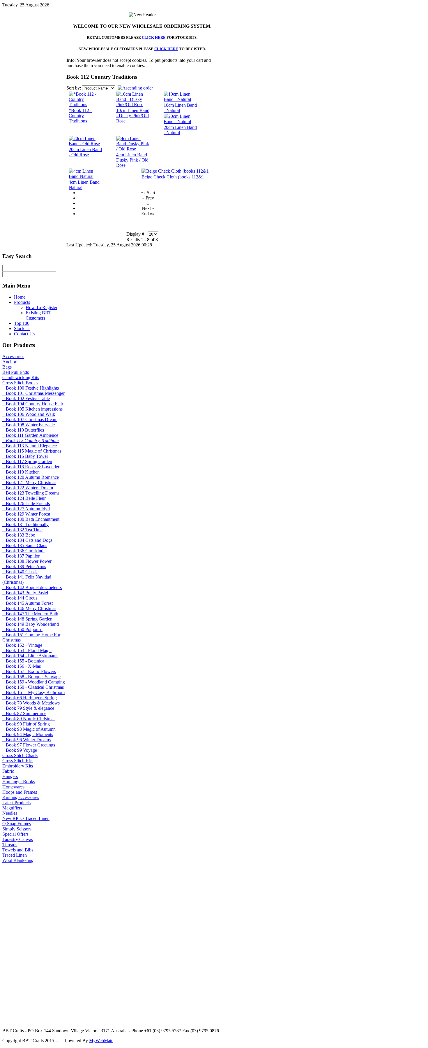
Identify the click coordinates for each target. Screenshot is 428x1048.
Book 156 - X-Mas (21, 666)
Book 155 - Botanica (23, 660)
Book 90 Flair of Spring (26, 723)
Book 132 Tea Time (22, 529)
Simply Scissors (16, 828)
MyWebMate (101, 1040)
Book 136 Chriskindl (23, 550)
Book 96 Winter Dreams (26, 739)
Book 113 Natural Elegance (29, 445)
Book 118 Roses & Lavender (30, 466)
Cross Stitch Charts (20, 755)
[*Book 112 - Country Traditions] (85, 104)
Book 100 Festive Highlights (30, 387)
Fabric (8, 771)
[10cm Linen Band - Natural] (181, 99)
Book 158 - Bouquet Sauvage (31, 676)
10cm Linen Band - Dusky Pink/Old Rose (132, 115)
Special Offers (15, 834)
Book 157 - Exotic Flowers (29, 671)
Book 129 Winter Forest (26, 513)
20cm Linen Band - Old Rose (85, 152)
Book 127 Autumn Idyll (26, 508)
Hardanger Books (18, 781)
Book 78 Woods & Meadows (31, 702)
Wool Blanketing (17, 860)
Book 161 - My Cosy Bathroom (33, 692)
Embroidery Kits (17, 765)
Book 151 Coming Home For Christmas (31, 637)
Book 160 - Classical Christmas (33, 687)
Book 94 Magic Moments (27, 734)
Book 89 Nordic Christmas (28, 718)
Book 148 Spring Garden (27, 618)
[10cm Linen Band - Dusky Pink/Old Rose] (133, 104)
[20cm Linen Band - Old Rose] (86, 143)
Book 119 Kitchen (21, 471)
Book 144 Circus (19, 597)
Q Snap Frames (16, 823)
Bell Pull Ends (15, 372)
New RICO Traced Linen (25, 818)
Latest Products (16, 802)
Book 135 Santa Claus (24, 545)
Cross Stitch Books (20, 382)
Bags (7, 366)
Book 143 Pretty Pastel (25, 592)
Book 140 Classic (20, 571)
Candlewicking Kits (20, 377)
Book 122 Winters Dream (27, 487)
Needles (9, 813)
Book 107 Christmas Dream (29, 419)
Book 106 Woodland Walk (28, 414)
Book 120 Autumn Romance (30, 477)
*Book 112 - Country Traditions (80, 115)
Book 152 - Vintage (22, 645)
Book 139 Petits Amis (24, 566)
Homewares (13, 786)
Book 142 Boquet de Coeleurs (32, 587)
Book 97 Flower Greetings (28, 744)
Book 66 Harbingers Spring (29, 697)
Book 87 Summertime (24, 713)
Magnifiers (12, 807)
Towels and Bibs (17, 849)
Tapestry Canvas (17, 839)
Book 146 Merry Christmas (29, 608)
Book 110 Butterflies (23, 429)
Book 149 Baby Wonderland (30, 624)
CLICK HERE (154, 37)
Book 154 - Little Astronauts (30, 655)
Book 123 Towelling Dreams (30, 492)
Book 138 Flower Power (27, 561)
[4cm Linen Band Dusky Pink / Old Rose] (133, 148)
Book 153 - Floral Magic (27, 650)
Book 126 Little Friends (26, 503)
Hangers (10, 776)
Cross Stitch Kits (17, 760)
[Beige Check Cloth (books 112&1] (175, 171)
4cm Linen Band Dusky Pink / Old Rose (132, 160)
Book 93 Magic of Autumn (29, 729)
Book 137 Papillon (21, 555)
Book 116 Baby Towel (25, 456)
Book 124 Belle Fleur (24, 498)
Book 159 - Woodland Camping (33, 681)
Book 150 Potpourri (22, 629)
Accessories (13, 356)
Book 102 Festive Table (26, 398)
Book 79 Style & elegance (28, 708)
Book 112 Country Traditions (30, 440)
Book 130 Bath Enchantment (30, 519)
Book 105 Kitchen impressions (32, 408)
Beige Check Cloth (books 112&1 (173, 176)
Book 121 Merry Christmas (29, 482)
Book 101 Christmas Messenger (33, 393)
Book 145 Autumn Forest (27, 603)
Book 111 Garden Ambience (30, 435)
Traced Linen (14, 855)
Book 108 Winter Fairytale (28, 424)
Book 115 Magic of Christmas (31, 450)
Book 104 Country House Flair (32, 403)
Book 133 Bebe (18, 534)
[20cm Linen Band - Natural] (181, 121)
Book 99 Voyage (19, 750)
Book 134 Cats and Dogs (27, 540)
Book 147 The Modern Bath (30, 613)
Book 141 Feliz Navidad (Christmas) (26, 579)
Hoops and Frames (19, 792)
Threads (9, 844)
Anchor (9, 361)
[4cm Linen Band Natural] (86, 176)
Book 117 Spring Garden (27, 461)
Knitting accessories (20, 797)
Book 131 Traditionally (25, 524)
